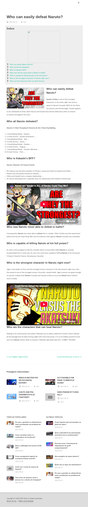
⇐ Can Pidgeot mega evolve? (17, 357)
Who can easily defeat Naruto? (21, 64)
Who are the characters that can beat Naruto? (27, 81)
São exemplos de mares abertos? (67, 456)
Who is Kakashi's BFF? (18, 70)
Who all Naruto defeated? (19, 67)
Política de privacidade (26, 501)
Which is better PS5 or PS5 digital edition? (28, 380)
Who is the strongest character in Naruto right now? (29, 78)
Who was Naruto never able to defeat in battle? (28, 73)
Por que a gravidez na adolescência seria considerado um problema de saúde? (28, 424)
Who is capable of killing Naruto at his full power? (28, 75)
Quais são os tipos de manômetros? (68, 464)
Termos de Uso (11, 501)
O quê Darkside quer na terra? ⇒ (69, 357)
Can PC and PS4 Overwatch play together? (27, 394)
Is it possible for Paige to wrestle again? (65, 380)
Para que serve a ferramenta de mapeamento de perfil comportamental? (66, 446)
